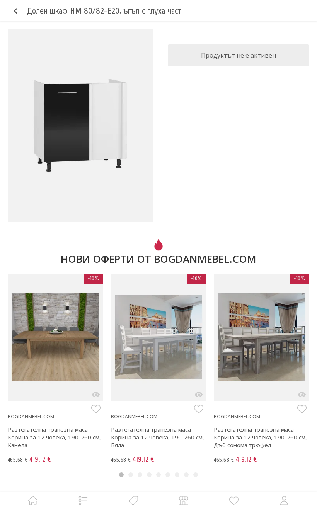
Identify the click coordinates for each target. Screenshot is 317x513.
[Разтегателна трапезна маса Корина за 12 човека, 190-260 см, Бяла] (198, 394)
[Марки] (133, 500)
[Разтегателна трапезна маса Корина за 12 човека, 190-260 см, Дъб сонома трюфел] (302, 394)
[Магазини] (183, 500)
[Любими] (234, 500)
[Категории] (83, 500)
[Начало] (32, 500)
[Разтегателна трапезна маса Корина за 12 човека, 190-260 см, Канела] (96, 394)
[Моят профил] (284, 500)
